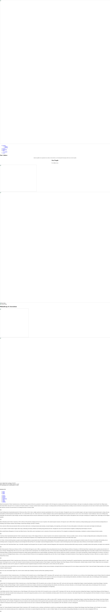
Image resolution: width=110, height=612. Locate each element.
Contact (3, 152)
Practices (6, 147)
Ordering (4, 501)
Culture (6, 151)
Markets (6, 146)
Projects (3, 148)
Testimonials (4, 149)
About (3, 150)
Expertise (4, 145)
